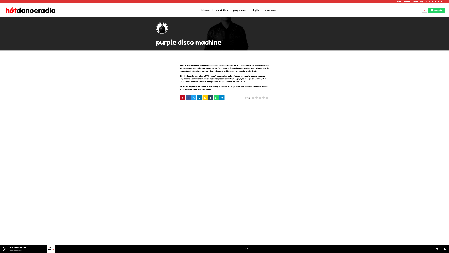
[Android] (441, 1)
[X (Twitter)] (426, 1)
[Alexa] (444, 1)
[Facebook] (438, 1)
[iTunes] (432, 1)
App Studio (436, 10)
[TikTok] (429, 1)
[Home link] (30, 10)
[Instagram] (435, 1)
